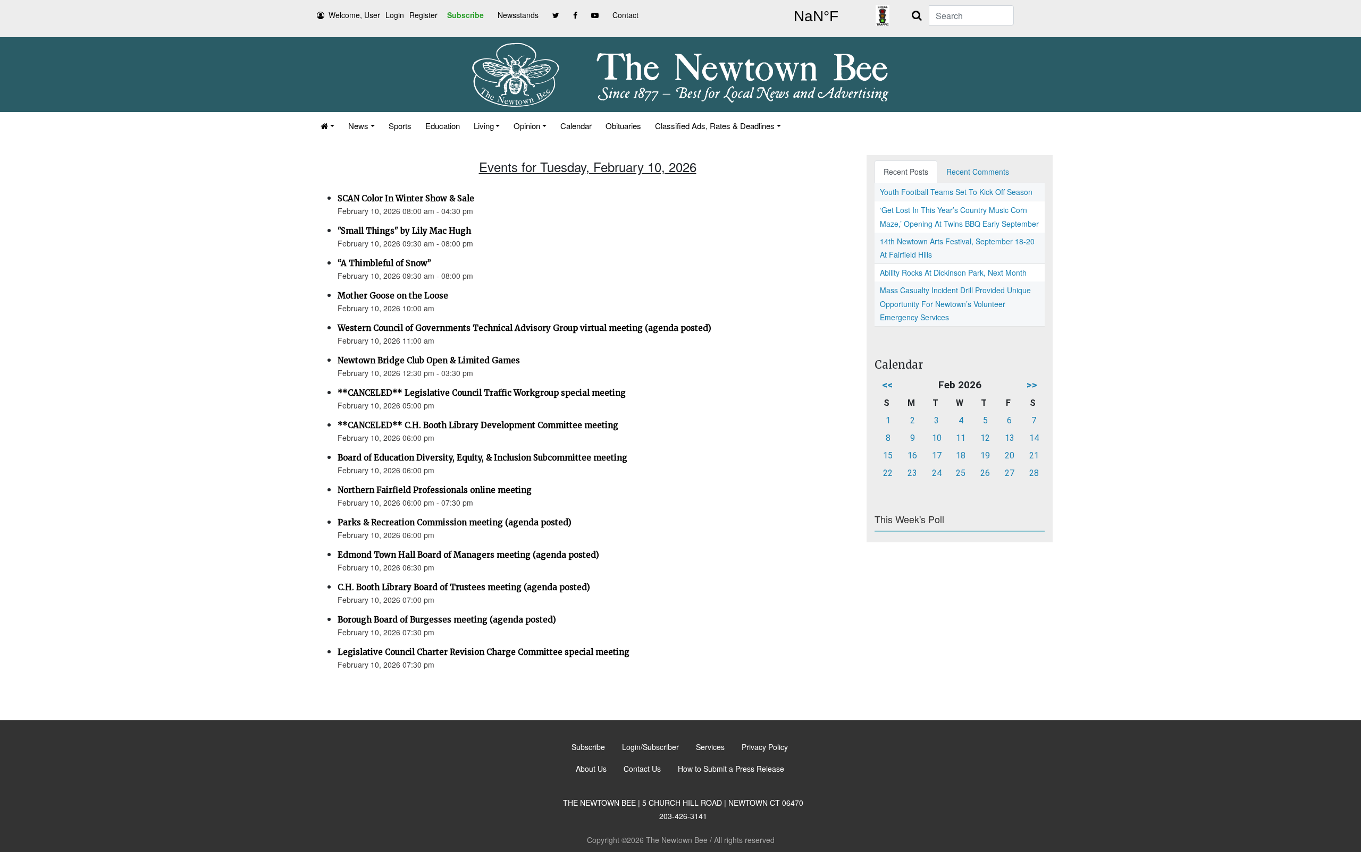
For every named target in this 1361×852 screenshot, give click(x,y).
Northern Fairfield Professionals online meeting (435, 490)
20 (1009, 455)
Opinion (527, 125)
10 (937, 438)
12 (985, 438)
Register (423, 15)
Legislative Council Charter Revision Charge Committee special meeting (483, 652)
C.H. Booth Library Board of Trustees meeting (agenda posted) (464, 587)
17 (937, 455)
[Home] (327, 125)
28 (1034, 473)
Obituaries (623, 125)
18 (960, 455)
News (358, 125)
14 (1034, 438)
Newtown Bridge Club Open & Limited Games (429, 360)
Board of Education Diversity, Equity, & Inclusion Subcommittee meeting (482, 458)
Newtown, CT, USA (816, 16)
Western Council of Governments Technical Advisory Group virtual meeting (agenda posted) (524, 328)
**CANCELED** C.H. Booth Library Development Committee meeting (478, 425)
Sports (400, 125)
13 (1009, 438)
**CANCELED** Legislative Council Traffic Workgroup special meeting (482, 393)
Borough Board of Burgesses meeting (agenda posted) (447, 620)
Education (442, 125)
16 (912, 455)
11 (960, 438)
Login (394, 15)
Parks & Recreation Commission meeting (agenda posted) (455, 522)
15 (888, 455)
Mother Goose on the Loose (393, 296)
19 (985, 455)
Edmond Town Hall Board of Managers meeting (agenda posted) (468, 555)
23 (912, 473)
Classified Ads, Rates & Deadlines (715, 125)
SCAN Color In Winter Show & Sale (406, 198)
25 (960, 473)
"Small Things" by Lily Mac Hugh (404, 231)
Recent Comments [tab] (977, 171)
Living (484, 125)
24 (937, 473)
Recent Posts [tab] (906, 171)
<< (887, 385)
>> (1032, 385)
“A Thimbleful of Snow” (384, 263)
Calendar (576, 125)
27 (1009, 473)
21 (1034, 455)
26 (985, 473)
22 (888, 473)
